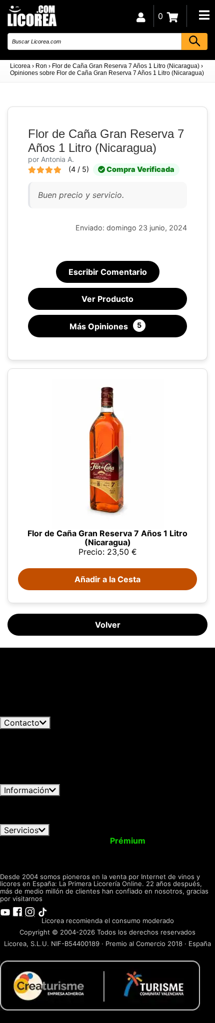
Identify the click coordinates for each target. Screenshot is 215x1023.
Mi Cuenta (26, 841)
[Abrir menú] (204, 15)
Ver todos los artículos (51, 712)
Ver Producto (108, 299)
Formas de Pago (179, 810)
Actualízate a (102, 840)
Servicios (21, 830)
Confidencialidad (122, 801)
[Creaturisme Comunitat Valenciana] (100, 985)
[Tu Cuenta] (141, 16)
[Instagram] (30, 911)
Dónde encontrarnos (129, 819)
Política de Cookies (45, 819)
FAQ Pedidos (114, 810)
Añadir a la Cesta (107, 579)
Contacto (22, 723)
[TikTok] (43, 911)
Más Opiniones (106, 326)
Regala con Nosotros (75, 850)
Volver (107, 625)
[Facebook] (17, 911)
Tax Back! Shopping (165, 850)
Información (26, 790)
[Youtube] (5, 911)
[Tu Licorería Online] (31, 15)
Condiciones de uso (43, 801)
